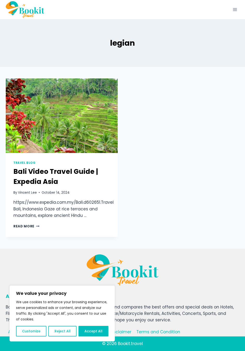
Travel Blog (24, 163)
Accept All (93, 331)
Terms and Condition (158, 332)
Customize (31, 331)
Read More (26, 226)
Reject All (63, 331)
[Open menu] (234, 9)
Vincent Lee (27, 192)
